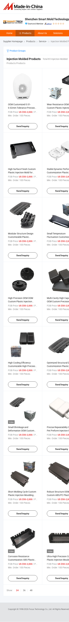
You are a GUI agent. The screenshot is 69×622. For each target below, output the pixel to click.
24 (17, 590)
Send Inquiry (22, 126)
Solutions (58, 33)
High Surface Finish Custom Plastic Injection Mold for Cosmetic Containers (22, 172)
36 (24, 590)
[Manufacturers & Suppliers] (23, 6)
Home (9, 33)
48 (31, 590)
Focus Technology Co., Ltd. (40, 609)
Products (26, 33)
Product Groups (17, 50)
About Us (42, 33)
